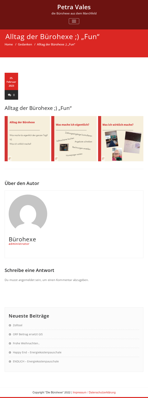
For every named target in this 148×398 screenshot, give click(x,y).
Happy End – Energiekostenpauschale (37, 352)
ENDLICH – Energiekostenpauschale (36, 361)
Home (9, 44)
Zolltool (17, 325)
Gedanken (25, 44)
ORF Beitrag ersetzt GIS (28, 334)
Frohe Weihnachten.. (26, 343)
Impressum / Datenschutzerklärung (94, 392)
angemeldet (26, 280)
